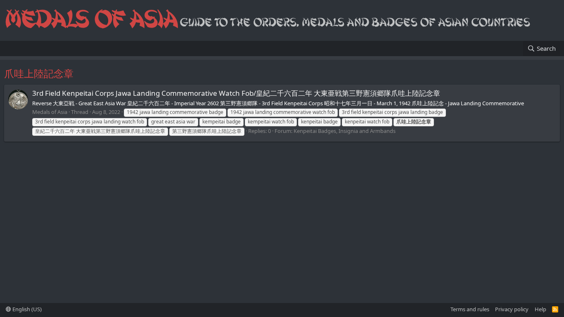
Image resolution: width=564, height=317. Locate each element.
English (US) (26, 309)
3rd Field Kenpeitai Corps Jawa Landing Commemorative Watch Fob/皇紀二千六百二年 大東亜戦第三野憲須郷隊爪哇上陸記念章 (236, 93)
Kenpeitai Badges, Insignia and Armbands (345, 131)
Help (540, 309)
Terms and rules (469, 309)
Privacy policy (511, 309)
